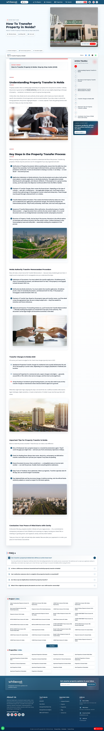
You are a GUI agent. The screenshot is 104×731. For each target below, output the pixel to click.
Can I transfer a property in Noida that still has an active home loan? (31, 557)
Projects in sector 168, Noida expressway (41, 609)
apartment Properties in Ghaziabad (18, 671)
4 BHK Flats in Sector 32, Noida (17, 640)
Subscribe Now (91, 684)
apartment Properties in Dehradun (39, 654)
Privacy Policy (57, 729)
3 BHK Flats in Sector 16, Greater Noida (41, 635)
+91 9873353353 (82, 720)
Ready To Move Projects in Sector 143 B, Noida (84, 609)
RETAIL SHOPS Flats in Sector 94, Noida (41, 619)
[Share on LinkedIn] (89, 55)
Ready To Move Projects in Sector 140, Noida (62, 614)
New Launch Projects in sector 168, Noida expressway (18, 609)
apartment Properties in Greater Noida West (19, 659)
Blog (62, 710)
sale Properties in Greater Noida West (83, 654)
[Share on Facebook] (86, 55)
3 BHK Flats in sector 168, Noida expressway (82, 604)
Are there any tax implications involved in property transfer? (29, 579)
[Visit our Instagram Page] (11, 714)
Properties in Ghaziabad (37, 671)
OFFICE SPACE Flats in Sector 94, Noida (19, 619)
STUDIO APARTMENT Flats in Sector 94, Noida (84, 614)
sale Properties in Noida (15, 667)
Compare (48, 2)
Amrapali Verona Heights (45, 709)
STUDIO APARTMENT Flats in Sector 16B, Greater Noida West (62, 624)
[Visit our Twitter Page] (19, 714)
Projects (63, 704)
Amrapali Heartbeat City (45, 706)
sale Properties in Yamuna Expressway (62, 659)
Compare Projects (65, 701)
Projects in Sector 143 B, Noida (17, 614)
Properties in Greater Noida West (39, 659)
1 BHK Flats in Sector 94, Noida (60, 619)
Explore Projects (79, 132)
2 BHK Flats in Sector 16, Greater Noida (19, 635)
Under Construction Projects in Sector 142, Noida (40, 614)
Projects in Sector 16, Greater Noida (83, 635)
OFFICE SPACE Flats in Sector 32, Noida (19, 624)
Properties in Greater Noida (81, 663)
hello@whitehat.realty (83, 715)
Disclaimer (63, 729)
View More (52, 645)
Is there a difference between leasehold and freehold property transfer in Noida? (35, 568)
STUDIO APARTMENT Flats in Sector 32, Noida (84, 619)
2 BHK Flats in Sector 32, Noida (60, 640)
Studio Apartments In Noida (38, 629)
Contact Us (63, 712)
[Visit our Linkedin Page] (23, 714)
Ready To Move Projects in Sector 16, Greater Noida (61, 635)
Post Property (81, 2)
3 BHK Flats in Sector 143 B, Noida (61, 609)
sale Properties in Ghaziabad (81, 667)
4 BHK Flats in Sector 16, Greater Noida (84, 629)
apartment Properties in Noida (38, 667)
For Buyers (38, 2)
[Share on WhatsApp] (95, 55)
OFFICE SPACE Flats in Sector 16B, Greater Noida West (83, 624)
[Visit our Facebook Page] (8, 714)
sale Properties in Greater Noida (39, 663)
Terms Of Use (70, 729)
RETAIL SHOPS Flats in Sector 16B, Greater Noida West (18, 629)
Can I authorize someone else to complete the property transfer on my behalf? (35, 574)
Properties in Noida (57, 667)
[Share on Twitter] (92, 55)
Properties (59, 2)
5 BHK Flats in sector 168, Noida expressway (39, 604)
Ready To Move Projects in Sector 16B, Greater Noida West (62, 629)
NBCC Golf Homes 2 (43, 712)
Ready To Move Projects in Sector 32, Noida (83, 640)
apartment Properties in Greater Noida (62, 663)
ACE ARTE (41, 701)
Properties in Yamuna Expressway (17, 663)
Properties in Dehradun (58, 654)
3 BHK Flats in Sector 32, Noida (39, 640)
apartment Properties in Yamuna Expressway (82, 659)
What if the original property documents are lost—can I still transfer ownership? (35, 585)
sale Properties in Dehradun (16, 654)
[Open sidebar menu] (97, 2)
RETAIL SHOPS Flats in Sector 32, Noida (41, 624)
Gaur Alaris (42, 704)
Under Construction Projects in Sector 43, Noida (19, 604)
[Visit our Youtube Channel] (15, 714)
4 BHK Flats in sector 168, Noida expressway (60, 604)
